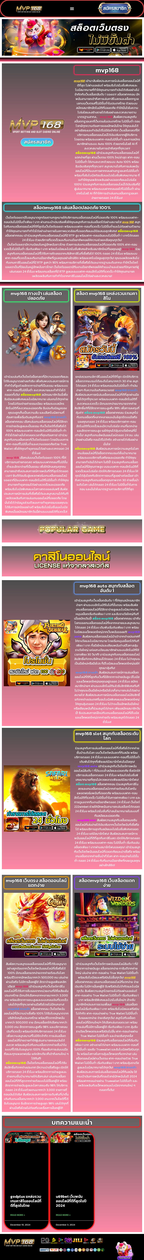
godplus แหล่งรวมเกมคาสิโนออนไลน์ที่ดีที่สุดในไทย (25, 1201)
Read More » (17, 1215)
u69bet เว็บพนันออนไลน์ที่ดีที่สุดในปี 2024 (71, 1201)
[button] (72, 8)
